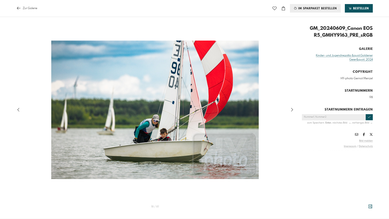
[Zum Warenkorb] (283, 8)
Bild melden (366, 141)
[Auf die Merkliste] (274, 8)
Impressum (350, 146)
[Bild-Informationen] (370, 207)
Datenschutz (366, 146)
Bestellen (360, 8)
